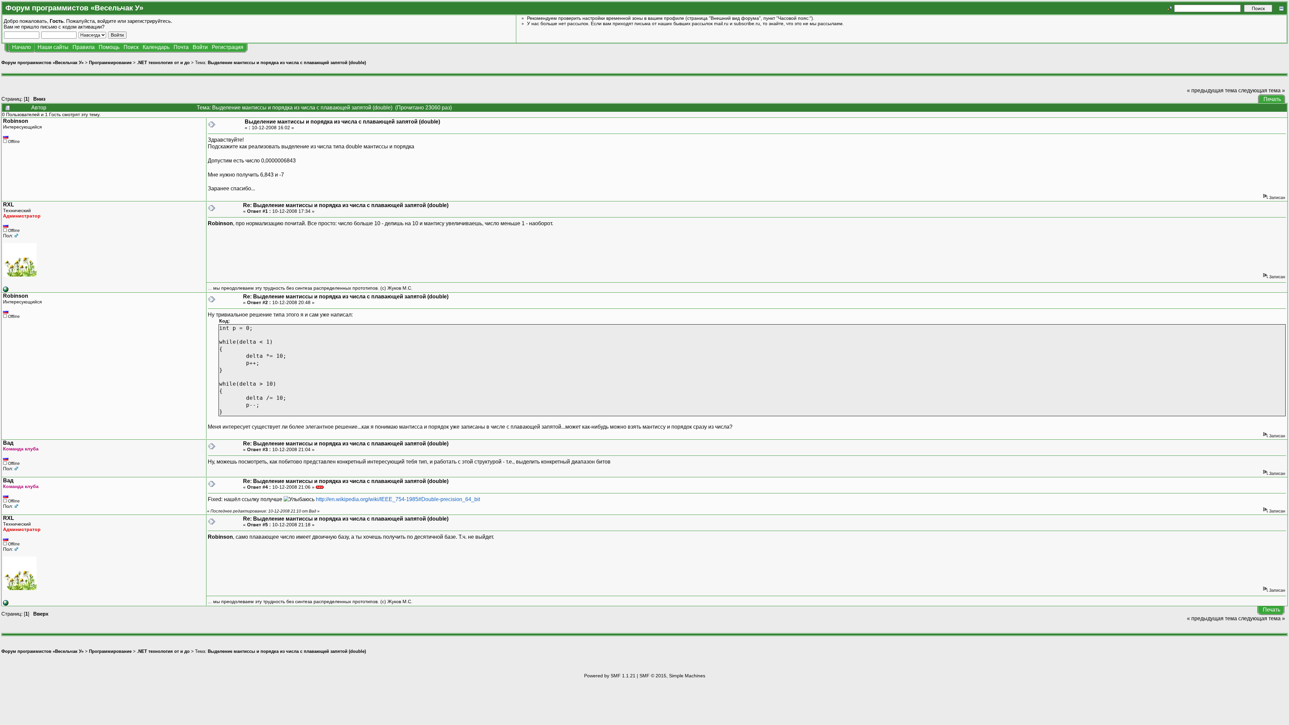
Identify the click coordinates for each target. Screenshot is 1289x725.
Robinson (15, 121)
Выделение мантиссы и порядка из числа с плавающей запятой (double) (287, 62)
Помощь (109, 47)
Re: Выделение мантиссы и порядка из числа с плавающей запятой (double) (345, 205)
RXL (8, 204)
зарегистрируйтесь (149, 21)
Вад (8, 443)
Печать (1272, 99)
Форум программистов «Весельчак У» (42, 62)
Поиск (131, 47)
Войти (200, 47)
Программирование (110, 62)
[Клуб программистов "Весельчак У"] (5, 290)
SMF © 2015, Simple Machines (672, 675)
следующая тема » (1261, 90)
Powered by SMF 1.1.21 (609, 675)
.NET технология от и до (163, 62)
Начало (21, 47)
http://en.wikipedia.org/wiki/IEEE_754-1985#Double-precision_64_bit (398, 499)
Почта (181, 47)
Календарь (156, 47)
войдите (106, 21)
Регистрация (227, 47)
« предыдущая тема (1212, 90)
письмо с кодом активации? (72, 27)
